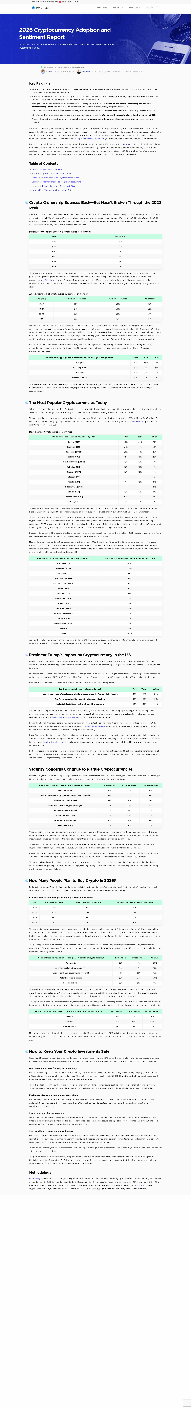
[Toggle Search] (158, 7)
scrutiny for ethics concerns (56, 742)
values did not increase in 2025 (66, 717)
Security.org (123, 144)
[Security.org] (41, 8)
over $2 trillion (47, 280)
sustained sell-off (135, 421)
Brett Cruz (49, 71)
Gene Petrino (85, 71)
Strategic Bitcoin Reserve (93, 726)
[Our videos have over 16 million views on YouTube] (62, 1)
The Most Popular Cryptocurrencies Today (51, 173)
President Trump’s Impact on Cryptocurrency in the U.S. (57, 178)
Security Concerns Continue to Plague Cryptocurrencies (57, 182)
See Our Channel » (74, 1)
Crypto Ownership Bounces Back (47, 169)
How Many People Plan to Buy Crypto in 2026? (53, 186)
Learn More (80, 67)
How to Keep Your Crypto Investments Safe (52, 190)
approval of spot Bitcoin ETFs (91, 139)
